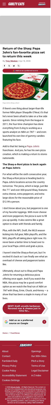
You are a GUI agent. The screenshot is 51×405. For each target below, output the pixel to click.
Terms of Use (38, 365)
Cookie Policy (9, 370)
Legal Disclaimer (40, 370)
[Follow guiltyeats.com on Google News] (44, 322)
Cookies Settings (11, 380)
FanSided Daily (10, 361)
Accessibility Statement (14, 375)
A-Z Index (36, 375)
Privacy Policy (9, 365)
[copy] (18, 66)
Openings (36, 351)
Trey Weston (12, 61)
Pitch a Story (37, 361)
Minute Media (15, 387)
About (5, 351)
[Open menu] (4, 3)
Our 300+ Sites (38, 356)
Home (5, 333)
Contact (6, 356)
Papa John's (33, 146)
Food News (15, 333)
